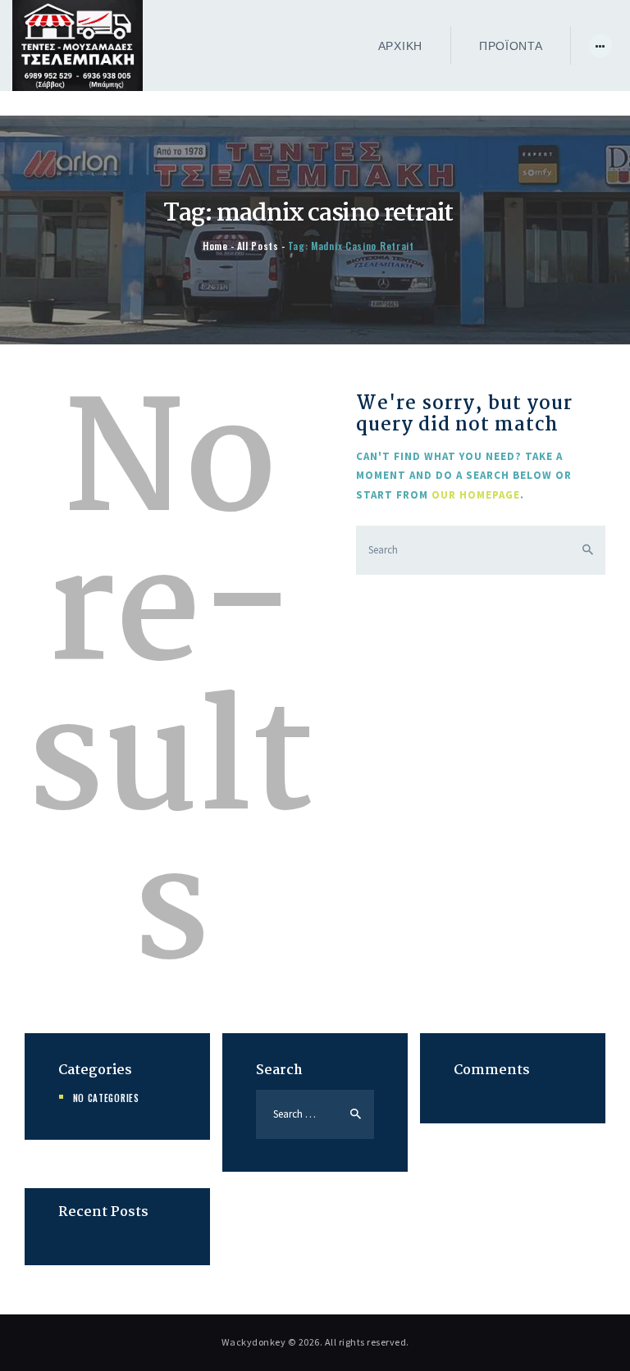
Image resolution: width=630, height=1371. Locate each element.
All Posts (258, 246)
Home (215, 246)
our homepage (475, 495)
